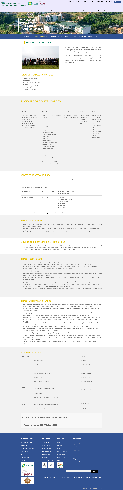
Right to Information (25, 451)
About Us (45, 10)
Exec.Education (60, 10)
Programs (52, 10)
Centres (114, 10)
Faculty (67, 10)
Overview (26, 36)
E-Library (93, 2)
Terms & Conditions (46, 477)
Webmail (74, 2)
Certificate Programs (61, 457)
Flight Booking (109, 2)
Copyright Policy (62, 477)
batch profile (63, 36)
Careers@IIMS (24, 445)
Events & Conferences (62, 451)
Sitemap (80, 477)
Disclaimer (87, 477)
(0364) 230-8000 (77, 446)
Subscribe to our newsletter (50, 470)
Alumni (108, 10)
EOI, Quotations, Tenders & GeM (28, 448)
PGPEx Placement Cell (47, 454)
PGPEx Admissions (46, 445)
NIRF (22, 454)
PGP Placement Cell (46, 451)
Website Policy (55, 477)
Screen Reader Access (95, 477)
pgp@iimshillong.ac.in (77, 458)
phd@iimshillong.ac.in (77, 461)
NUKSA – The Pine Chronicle (48, 460)
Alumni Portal (45, 457)
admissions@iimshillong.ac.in (78, 452)
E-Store (103, 2)
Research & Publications (26, 442)
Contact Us (118, 2)
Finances (73, 36)
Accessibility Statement (72, 477)
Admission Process (85, 36)
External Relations (90, 10)
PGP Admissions (45, 442)
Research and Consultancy (77, 10)
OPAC (98, 2)
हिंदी (88, 2)
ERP (85, 2)
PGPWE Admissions (46, 448)
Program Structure (39, 36)
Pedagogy (52, 36)
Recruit (119, 10)
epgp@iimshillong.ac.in (77, 459)
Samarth (80, 2)
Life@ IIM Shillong (100, 10)
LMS (70, 2)
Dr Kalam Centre (61, 454)
